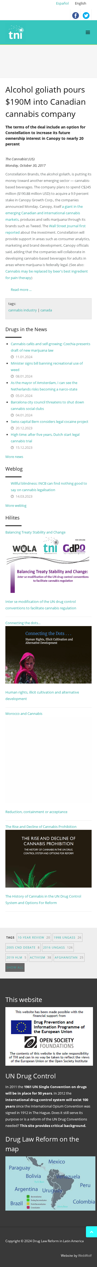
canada (46, 310)
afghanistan (69, 957)
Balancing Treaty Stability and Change (35, 532)
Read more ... (21, 289)
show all (14, 967)
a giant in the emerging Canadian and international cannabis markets (44, 213)
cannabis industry (22, 310)
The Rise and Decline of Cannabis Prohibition (41, 826)
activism (40, 957)
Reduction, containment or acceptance (36, 811)
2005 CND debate (23, 947)
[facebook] (75, 14)
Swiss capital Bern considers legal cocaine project (49, 421)
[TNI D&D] (16, 32)
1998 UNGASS (67, 937)
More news (14, 456)
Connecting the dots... (22, 622)
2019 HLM (16, 957)
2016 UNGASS (58, 947)
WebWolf (85, 1255)
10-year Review (34, 937)
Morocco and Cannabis (23, 713)
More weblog (15, 505)
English (80, 3)
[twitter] (86, 14)
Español (63, 3)
